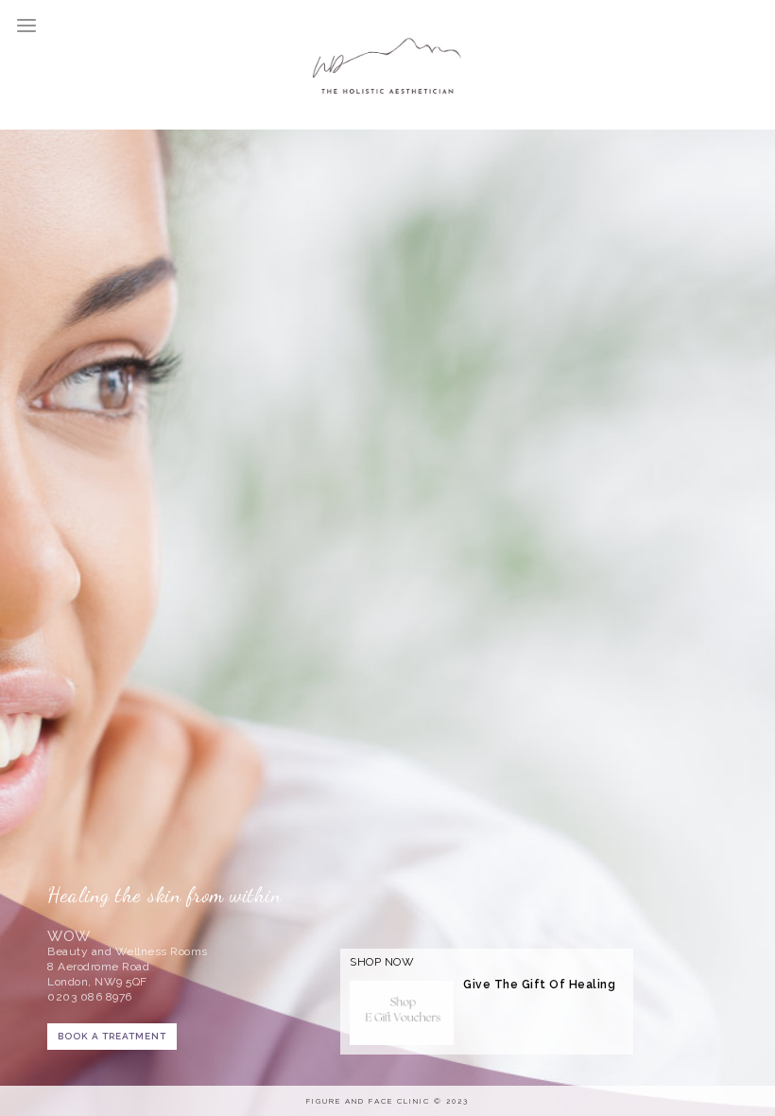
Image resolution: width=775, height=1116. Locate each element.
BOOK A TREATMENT (112, 1036)
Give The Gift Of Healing (539, 984)
